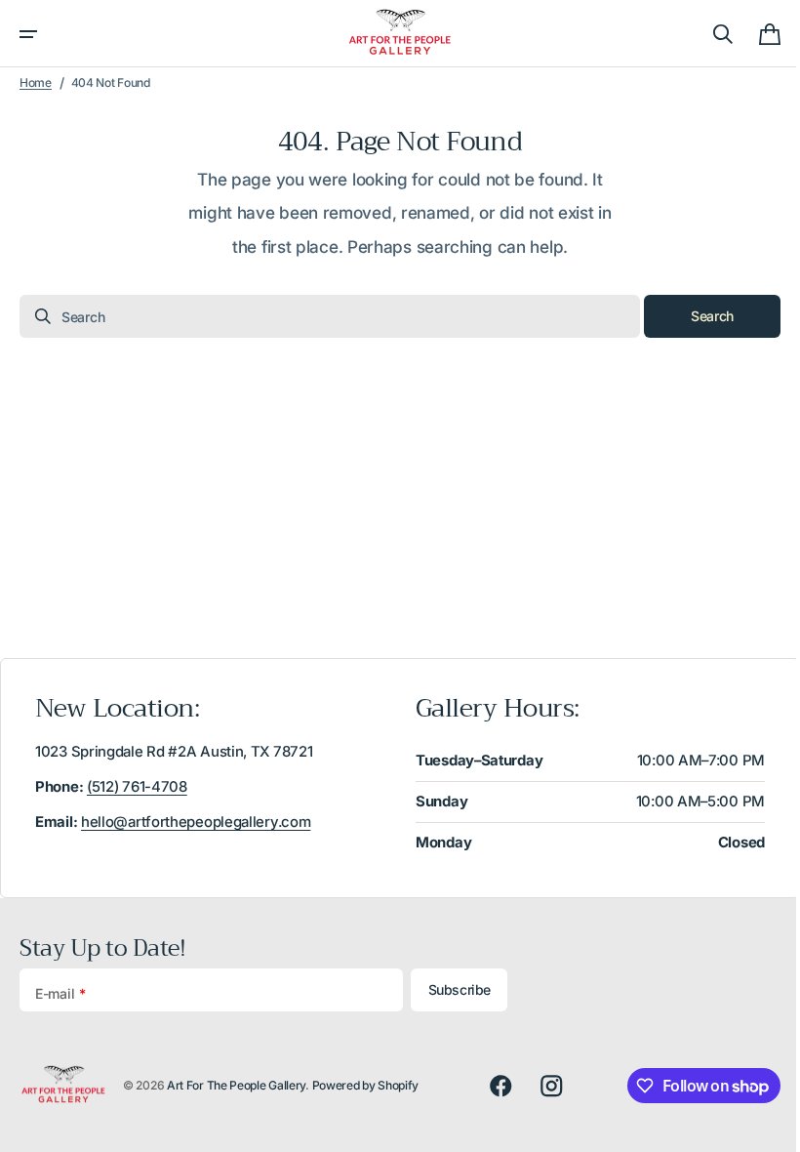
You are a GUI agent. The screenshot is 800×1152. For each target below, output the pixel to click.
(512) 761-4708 (137, 787)
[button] (28, 34)
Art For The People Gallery (236, 1085)
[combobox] (322, 316)
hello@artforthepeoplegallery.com (195, 822)
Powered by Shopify (366, 1085)
